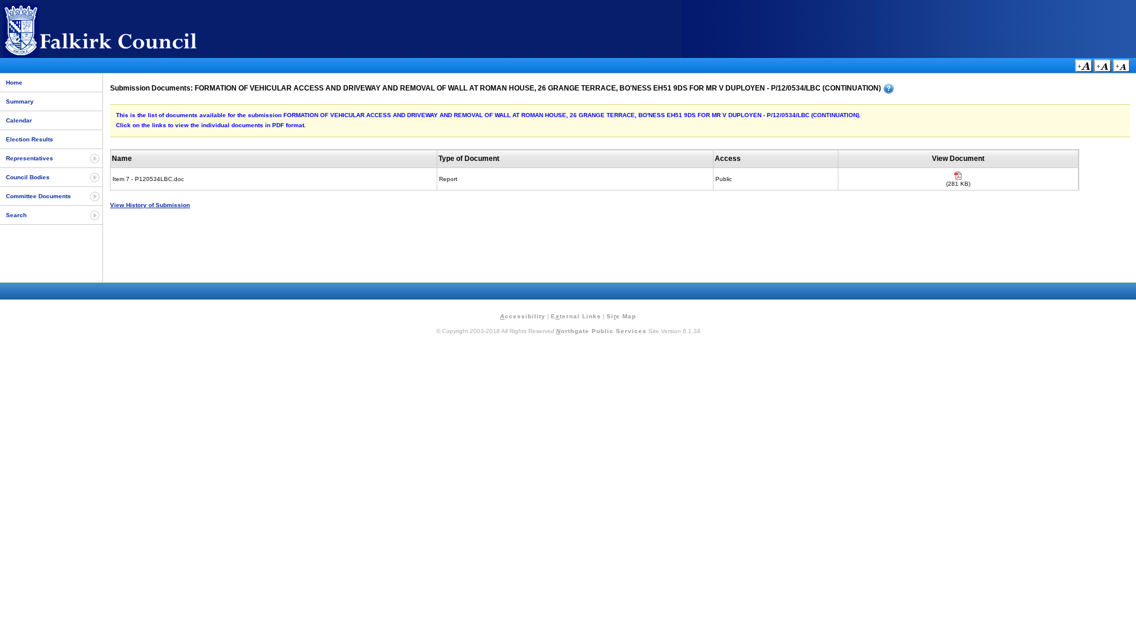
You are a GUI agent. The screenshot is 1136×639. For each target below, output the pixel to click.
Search (16, 215)
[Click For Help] (889, 89)
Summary (20, 101)
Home (14, 82)
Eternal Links (576, 316)
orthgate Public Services (601, 331)
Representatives (29, 158)
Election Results (29, 139)
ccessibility (523, 316)
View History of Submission (150, 205)
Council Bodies (28, 177)
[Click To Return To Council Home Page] (121, 55)
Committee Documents (38, 196)
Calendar (19, 120)
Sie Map (621, 316)
